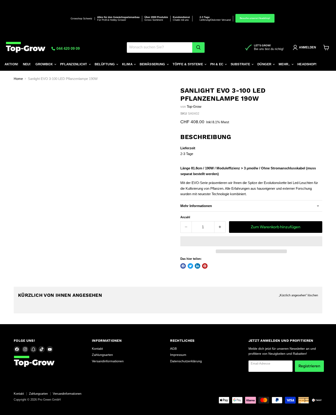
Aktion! (11, 64)
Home (18, 79)
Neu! (27, 64)
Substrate (241, 64)
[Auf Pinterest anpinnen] (205, 266)
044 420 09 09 (68, 48)
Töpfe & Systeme (188, 64)
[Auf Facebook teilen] (183, 266)
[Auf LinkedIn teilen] (197, 266)
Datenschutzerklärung (186, 361)
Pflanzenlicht (74, 64)
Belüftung (105, 64)
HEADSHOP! (307, 64)
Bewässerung (153, 64)
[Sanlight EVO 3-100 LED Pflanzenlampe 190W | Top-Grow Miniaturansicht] (22, 100)
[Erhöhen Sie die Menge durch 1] (220, 227)
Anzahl (185, 217)
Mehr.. (285, 64)
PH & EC (217, 64)
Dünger (264, 64)
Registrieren (309, 366)
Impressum (178, 355)
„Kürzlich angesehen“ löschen (298, 295)
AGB (173, 348)
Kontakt (97, 348)
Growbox (44, 64)
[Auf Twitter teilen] (190, 266)
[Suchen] (198, 47)
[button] (251, 241)
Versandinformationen (108, 361)
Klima (127, 64)
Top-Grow (194, 106)
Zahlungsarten (102, 355)
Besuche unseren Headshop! (255, 18)
